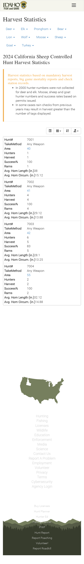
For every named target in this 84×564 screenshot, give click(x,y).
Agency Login (42, 486)
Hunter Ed (42, 516)
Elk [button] (23, 29)
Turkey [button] (27, 45)
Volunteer (42, 468)
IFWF (42, 527)
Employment (42, 463)
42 (28, 233)
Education (42, 435)
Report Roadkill (42, 548)
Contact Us (42, 454)
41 (28, 190)
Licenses (42, 426)
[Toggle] (50, 131)
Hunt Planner (42, 511)
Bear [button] (60, 29)
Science (42, 449)
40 (28, 148)
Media (42, 444)
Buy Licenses (42, 506)
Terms (42, 477)
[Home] (15, 5)
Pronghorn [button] (41, 29)
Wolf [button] (24, 37)
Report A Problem (42, 458)
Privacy (42, 472)
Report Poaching (42, 537)
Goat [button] (10, 45)
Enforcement (42, 440)
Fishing (42, 421)
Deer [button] (9, 29)
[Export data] (76, 131)
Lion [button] (9, 37)
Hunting (42, 416)
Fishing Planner (42, 521)
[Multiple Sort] (67, 131)
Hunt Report (42, 532)
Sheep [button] (59, 37)
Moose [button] (41, 37)
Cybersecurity (42, 482)
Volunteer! (42, 543)
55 (28, 275)
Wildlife (42, 430)
